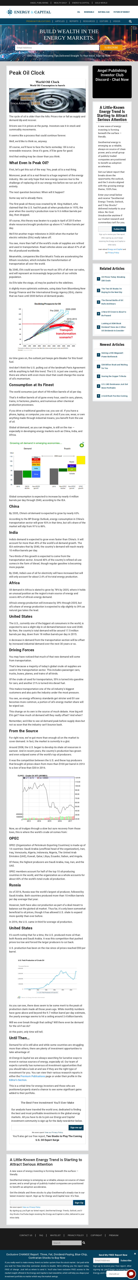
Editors (104, 21)
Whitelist (55, 1235)
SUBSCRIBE (111, 47)
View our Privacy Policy (54, 1132)
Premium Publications (38, 21)
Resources (89, 21)
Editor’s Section (17, 1080)
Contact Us (26, 1235)
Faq (41, 1235)
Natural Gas (104, 12)
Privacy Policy (113, 253)
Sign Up (79, 1202)
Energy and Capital (115, 249)
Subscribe (119, 229)
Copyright (96, 1235)
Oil (78, 12)
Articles (60, 21)
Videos (116, 21)
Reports (74, 21)
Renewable (89, 12)
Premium (113, 1235)
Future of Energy (122, 12)
